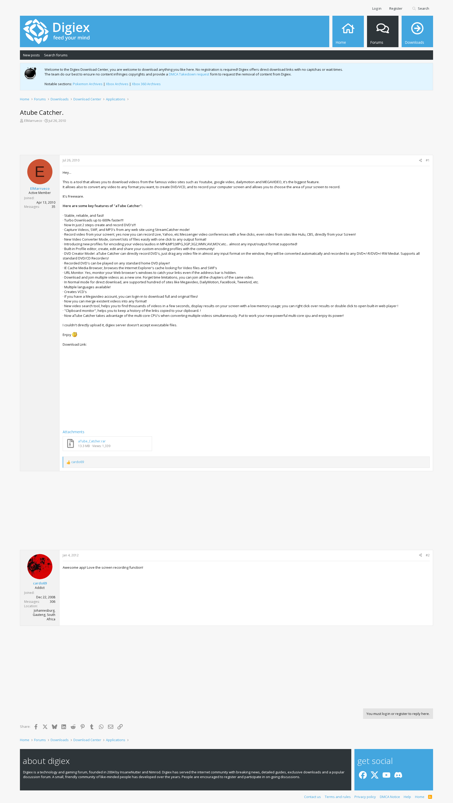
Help (407, 796)
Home (419, 796)
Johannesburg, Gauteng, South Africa (44, 615)
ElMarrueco (33, 120)
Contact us (312, 796)
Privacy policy (365, 796)
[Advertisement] (226, 140)
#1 (428, 160)
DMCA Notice (390, 796)
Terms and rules (338, 796)
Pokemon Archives (88, 84)
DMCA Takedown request (189, 74)
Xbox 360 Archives (146, 84)
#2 (428, 555)
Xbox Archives (117, 84)
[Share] (420, 161)
